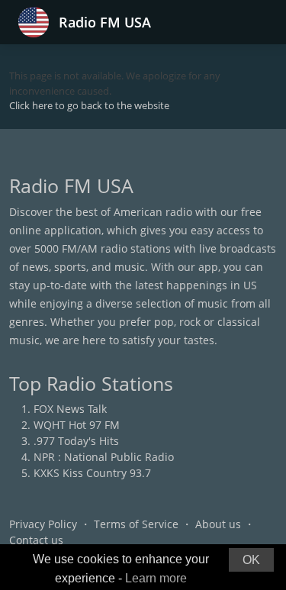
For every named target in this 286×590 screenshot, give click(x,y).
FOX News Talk (70, 408)
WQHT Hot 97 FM (77, 425)
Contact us (36, 540)
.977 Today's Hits (76, 441)
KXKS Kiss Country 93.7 (92, 473)
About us (218, 524)
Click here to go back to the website (89, 105)
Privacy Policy (43, 524)
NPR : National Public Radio (104, 457)
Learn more (156, 578)
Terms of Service (136, 524)
